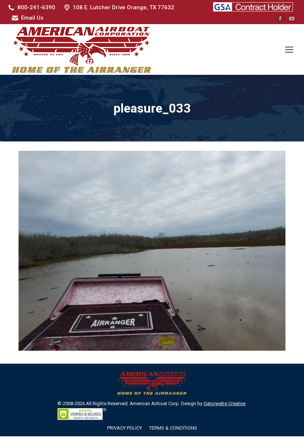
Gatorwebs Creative (224, 403)
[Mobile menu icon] (289, 49)
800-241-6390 (36, 7)
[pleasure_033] (152, 251)
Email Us (32, 17)
